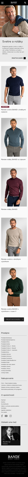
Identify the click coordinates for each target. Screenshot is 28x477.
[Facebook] (2, 416)
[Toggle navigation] (2, 3)
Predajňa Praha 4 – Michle (8, 346)
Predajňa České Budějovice (8, 360)
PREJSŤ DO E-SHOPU (13, 319)
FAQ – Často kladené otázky (9, 383)
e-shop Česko (5, 372)
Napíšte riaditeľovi (6, 410)
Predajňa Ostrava (6, 354)
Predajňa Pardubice (6, 358)
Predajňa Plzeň (5, 362)
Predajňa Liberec (5, 366)
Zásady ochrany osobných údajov (10, 387)
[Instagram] (10, 416)
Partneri (3, 400)
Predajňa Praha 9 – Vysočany (9, 350)
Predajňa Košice (5, 344)
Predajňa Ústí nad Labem (8, 364)
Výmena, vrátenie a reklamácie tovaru (11, 385)
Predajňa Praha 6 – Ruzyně (8, 348)
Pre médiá (4, 412)
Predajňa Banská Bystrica (8, 340)
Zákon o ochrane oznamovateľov (10, 406)
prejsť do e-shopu (17, 58)
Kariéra (3, 402)
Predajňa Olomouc (6, 356)
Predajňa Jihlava (5, 368)
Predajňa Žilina (5, 342)
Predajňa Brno (5, 352)
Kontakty (3, 408)
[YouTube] (6, 416)
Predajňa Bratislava (6, 337)
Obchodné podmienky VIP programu (11, 389)
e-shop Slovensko (6, 370)
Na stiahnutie (4, 404)
